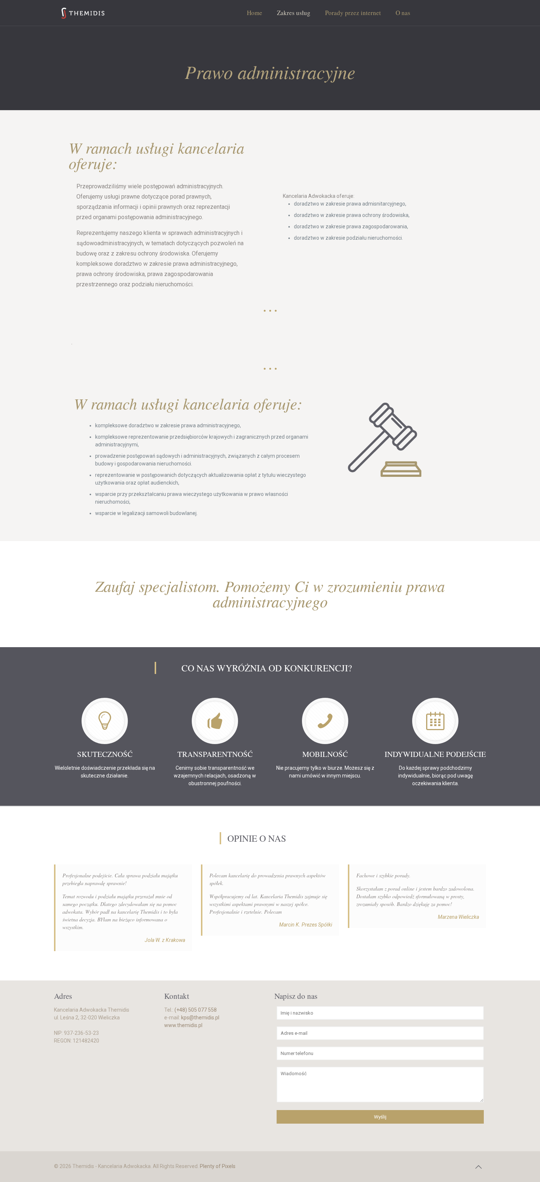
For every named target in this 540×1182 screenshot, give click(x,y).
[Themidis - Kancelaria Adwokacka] (82, 13)
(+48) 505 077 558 (195, 1010)
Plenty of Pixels (217, 1166)
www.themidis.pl (183, 1025)
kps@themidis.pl (200, 1017)
